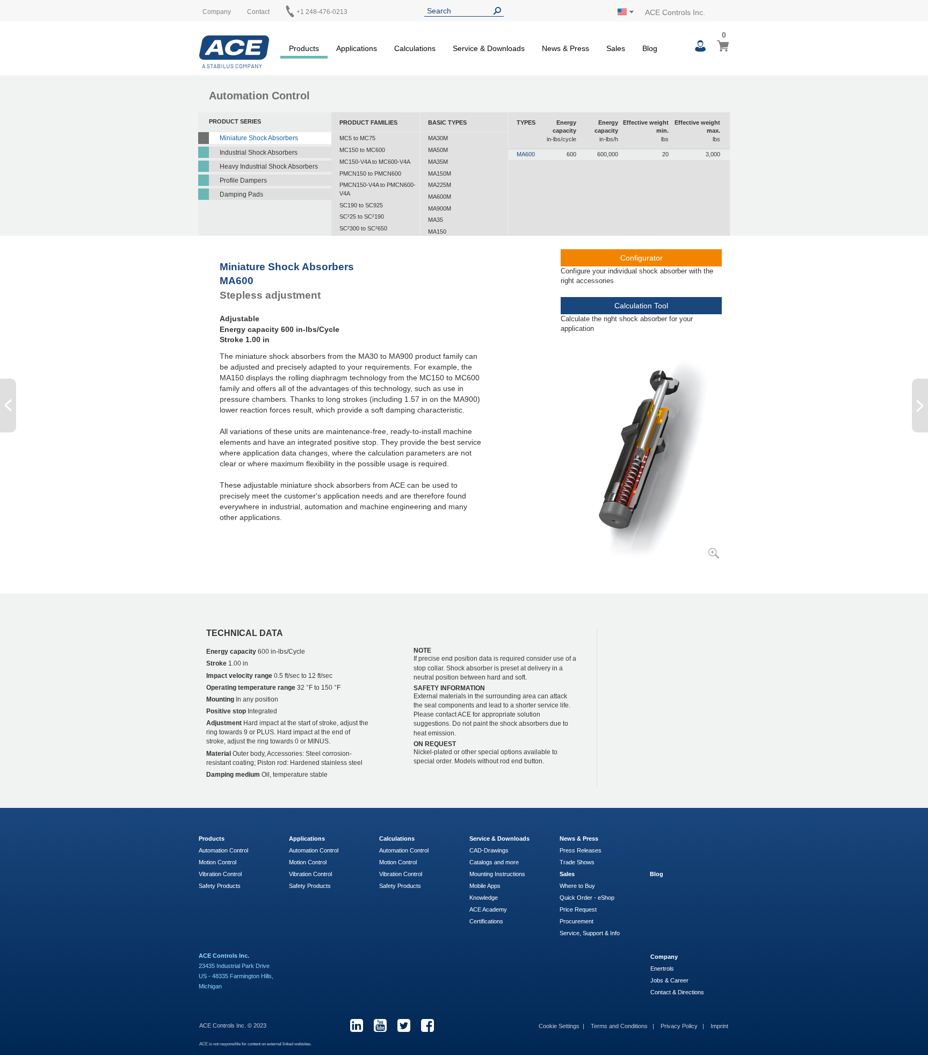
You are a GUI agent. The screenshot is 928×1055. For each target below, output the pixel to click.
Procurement (576, 921)
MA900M (439, 208)
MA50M (438, 150)
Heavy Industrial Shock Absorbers (269, 166)
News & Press (579, 838)
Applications (307, 838)
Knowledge (483, 897)
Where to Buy (577, 886)
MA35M (438, 161)
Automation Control (223, 850)
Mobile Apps (485, 886)
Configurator (641, 258)
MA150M (439, 173)
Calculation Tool (641, 305)
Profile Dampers (243, 180)
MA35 (435, 219)
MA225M (439, 185)
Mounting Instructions (497, 874)
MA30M (438, 138)
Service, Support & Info (590, 933)
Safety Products (220, 886)
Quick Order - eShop (587, 897)
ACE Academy (488, 909)
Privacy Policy (680, 1026)
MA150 (437, 231)
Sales (567, 874)
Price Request (578, 909)
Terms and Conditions (620, 1026)
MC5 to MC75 (357, 138)
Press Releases (580, 850)
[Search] (499, 11)
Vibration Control (220, 874)
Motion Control (217, 862)
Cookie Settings (559, 1026)
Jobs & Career (669, 980)
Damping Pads (241, 194)
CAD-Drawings (489, 850)
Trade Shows (577, 862)
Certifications (486, 921)
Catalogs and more (494, 862)
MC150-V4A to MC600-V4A (374, 161)
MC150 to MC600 (362, 150)
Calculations (397, 838)
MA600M (439, 196)
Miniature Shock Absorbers (259, 138)
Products (211, 838)
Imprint (719, 1026)
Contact (258, 12)
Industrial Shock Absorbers (259, 152)
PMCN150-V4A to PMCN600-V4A (377, 189)
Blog (656, 874)
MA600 (526, 154)
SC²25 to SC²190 (361, 216)
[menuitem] (304, 47)
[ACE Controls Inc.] (234, 51)
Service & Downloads (499, 838)
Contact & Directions (677, 992)
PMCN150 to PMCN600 (370, 173)
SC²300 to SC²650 (363, 228)
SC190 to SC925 (361, 205)
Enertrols (662, 968)
